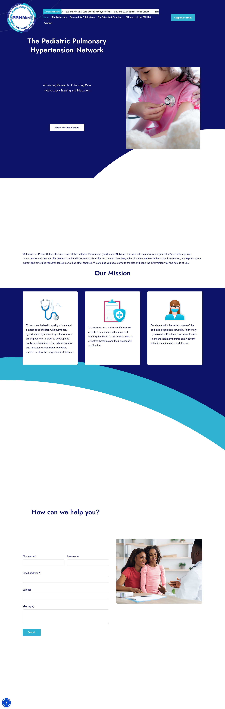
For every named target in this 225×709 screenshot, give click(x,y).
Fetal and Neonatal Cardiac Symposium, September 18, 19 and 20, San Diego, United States (73, 12)
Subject (27, 589)
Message (29, 606)
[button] (6, 702)
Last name (73, 556)
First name (29, 556)
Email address (31, 572)
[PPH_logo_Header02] (21, 3)
